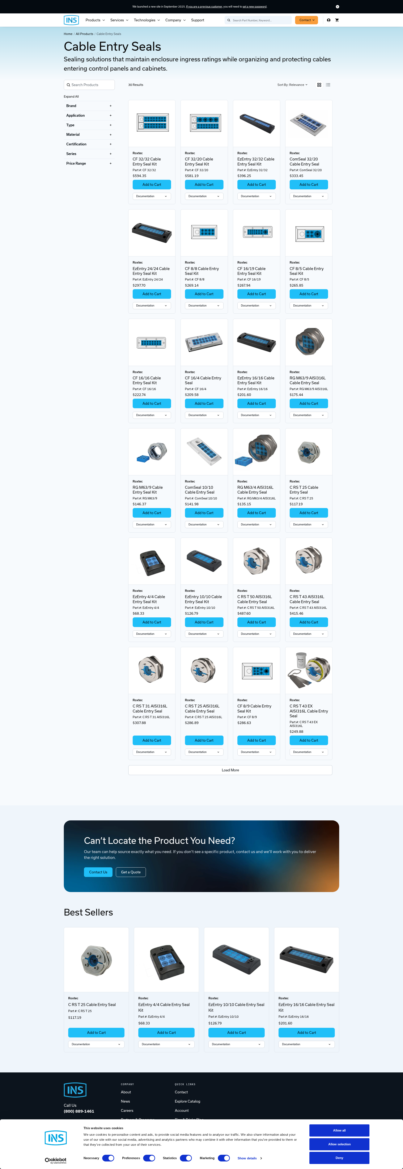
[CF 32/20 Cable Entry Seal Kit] (204, 123)
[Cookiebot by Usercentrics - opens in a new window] (55, 1161)
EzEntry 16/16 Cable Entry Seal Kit (255, 380)
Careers (127, 1110)
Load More (230, 770)
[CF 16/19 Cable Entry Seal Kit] (256, 232)
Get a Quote (131, 872)
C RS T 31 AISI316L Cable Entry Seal (150, 708)
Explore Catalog (187, 1101)
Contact (305, 20)
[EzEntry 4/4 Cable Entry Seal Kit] (151, 561)
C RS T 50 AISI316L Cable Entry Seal (254, 599)
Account (182, 1110)
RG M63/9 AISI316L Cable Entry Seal (308, 380)
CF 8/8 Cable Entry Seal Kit (202, 271)
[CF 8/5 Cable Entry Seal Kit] (308, 232)
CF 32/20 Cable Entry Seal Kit (199, 161)
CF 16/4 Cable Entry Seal (203, 380)
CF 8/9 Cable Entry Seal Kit (254, 708)
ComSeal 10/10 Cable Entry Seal (200, 489)
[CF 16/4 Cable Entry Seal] (204, 342)
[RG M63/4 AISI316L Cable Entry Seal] (256, 451)
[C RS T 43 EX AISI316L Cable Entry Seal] (308, 670)
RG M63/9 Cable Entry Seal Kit (148, 489)
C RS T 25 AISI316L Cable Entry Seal (202, 708)
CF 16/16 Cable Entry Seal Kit (147, 380)
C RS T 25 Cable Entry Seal (304, 489)
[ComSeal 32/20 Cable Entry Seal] (308, 123)
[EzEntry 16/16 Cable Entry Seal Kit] (256, 342)
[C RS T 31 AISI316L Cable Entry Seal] (151, 670)
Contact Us (98, 872)
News (125, 1101)
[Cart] (337, 20)
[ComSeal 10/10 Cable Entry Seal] (204, 451)
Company (173, 20)
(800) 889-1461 (79, 1111)
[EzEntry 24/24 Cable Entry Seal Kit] (151, 232)
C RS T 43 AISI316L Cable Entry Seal (307, 599)
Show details (247, 1158)
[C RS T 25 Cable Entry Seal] (308, 451)
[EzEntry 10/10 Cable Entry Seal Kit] (204, 561)
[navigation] (89, 134)
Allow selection (339, 1144)
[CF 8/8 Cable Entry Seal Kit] (204, 232)
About (126, 1092)
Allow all (339, 1130)
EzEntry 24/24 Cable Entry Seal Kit (151, 271)
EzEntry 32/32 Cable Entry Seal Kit (255, 161)
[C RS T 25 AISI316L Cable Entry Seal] (204, 670)
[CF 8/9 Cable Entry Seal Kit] (256, 670)
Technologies (144, 20)
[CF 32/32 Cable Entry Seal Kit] (151, 123)
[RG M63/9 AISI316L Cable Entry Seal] (308, 342)
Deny (339, 1158)
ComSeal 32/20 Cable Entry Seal (304, 161)
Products (93, 20)
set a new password (255, 6)
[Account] (328, 20)
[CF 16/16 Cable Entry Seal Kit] (151, 342)
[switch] (149, 1158)
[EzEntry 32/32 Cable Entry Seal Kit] (256, 123)
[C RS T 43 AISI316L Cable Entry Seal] (308, 561)
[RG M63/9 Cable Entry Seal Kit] (151, 451)
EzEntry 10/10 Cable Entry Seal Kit (203, 599)
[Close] (337, 6)
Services (117, 20)
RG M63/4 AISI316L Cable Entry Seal (255, 489)
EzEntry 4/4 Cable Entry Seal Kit (149, 599)
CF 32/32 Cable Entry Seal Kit (147, 161)
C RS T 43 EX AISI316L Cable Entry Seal (309, 711)
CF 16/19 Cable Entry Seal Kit (251, 271)
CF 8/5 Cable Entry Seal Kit (307, 271)
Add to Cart (152, 184)
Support (197, 20)
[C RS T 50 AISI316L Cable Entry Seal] (256, 561)
